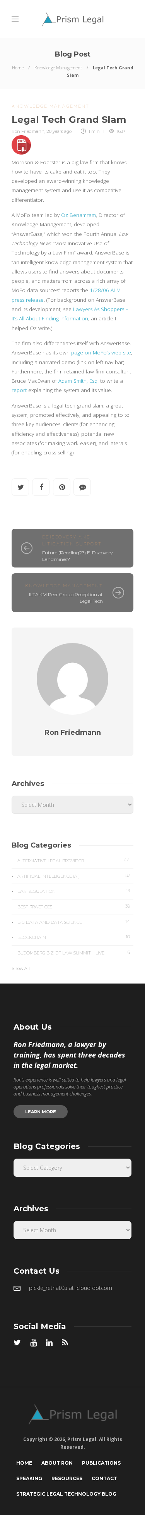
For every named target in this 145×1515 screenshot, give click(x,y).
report (19, 390)
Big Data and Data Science (73, 922)
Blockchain (73, 937)
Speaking (29, 1478)
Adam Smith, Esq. (78, 380)
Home (18, 68)
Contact (104, 1478)
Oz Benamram (78, 215)
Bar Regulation (73, 891)
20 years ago (59, 131)
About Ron (57, 1463)
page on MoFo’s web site (101, 352)
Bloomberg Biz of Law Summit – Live (73, 952)
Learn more (40, 1111)
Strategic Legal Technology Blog (66, 1494)
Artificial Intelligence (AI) (73, 876)
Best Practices (73, 906)
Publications (101, 1463)
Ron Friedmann (28, 131)
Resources (66, 1478)
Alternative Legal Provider (73, 860)
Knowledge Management (58, 68)
